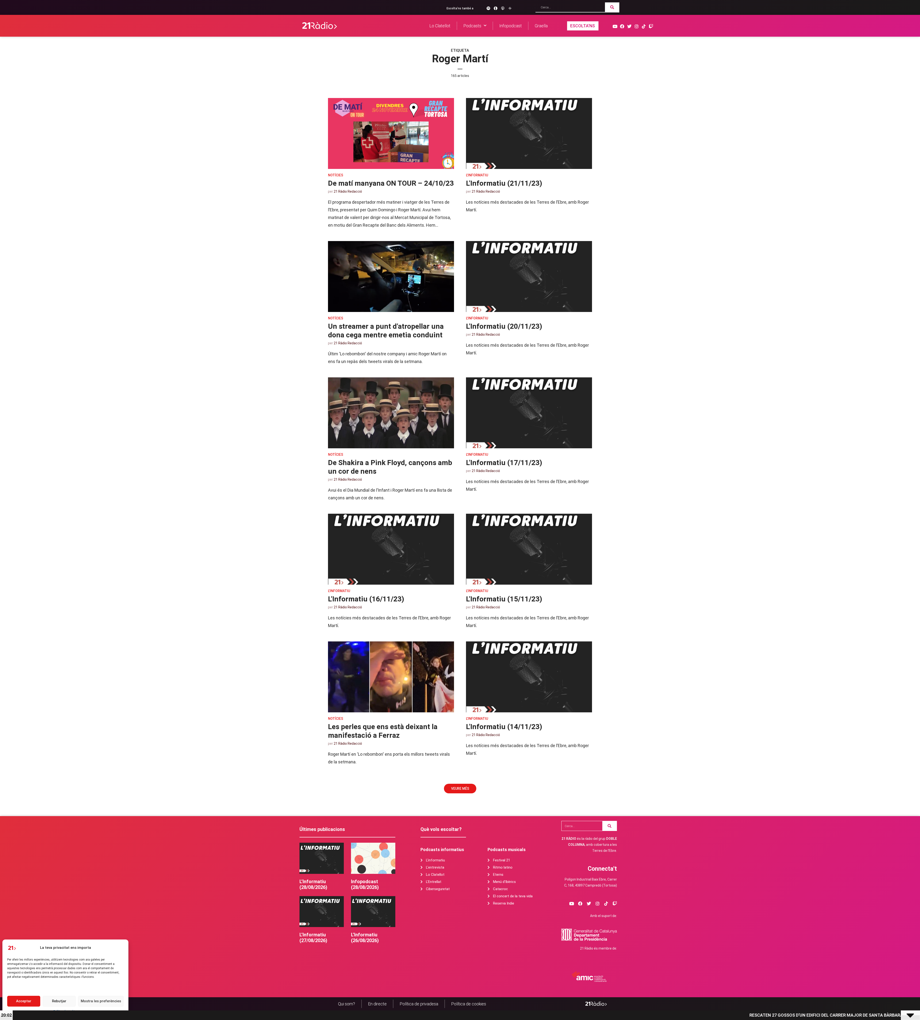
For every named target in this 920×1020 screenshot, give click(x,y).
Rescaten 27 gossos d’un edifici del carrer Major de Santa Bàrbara (705, 1015)
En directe (377, 1003)
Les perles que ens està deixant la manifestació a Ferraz (382, 730)
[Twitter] (629, 26)
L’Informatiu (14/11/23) (504, 726)
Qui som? (346, 1003)
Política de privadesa (419, 1003)
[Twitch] (651, 26)
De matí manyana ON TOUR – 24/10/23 (391, 183)
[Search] (612, 7)
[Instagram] (636, 26)
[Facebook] (622, 26)
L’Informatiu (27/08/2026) (313, 937)
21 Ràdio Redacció (348, 191)
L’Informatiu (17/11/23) (504, 462)
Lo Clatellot (439, 25)
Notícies (335, 175)
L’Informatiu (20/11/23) (504, 326)
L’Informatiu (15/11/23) (504, 599)
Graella (541, 25)
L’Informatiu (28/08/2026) (313, 884)
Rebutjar (59, 1001)
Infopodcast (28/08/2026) (365, 884)
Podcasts (472, 25)
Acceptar (23, 1001)
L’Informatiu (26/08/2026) (365, 937)
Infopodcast (510, 25)
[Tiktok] (644, 26)
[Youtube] (615, 26)
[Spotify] (488, 8)
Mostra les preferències (101, 1001)
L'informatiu (477, 175)
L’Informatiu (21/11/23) (504, 183)
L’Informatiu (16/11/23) (366, 599)
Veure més (460, 788)
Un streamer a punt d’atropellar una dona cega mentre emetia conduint (386, 330)
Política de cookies (468, 1003)
